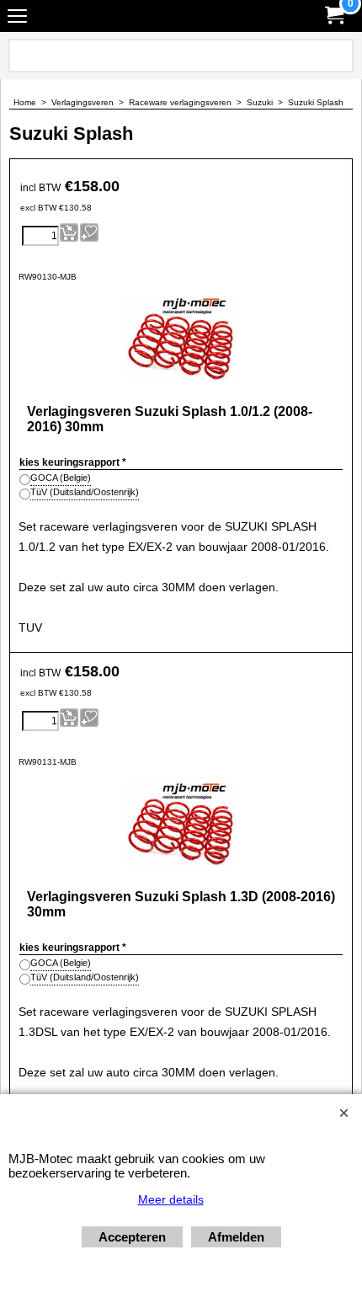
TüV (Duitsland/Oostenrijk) (84, 492)
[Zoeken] (337, 55)
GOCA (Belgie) (60, 478)
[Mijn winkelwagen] (333, 15)
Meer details (171, 1199)
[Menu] (17, 18)
